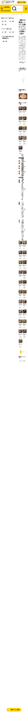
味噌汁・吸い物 (16, 14)
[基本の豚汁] (20, 96)
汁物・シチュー (8, 14)
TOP (2, 14)
